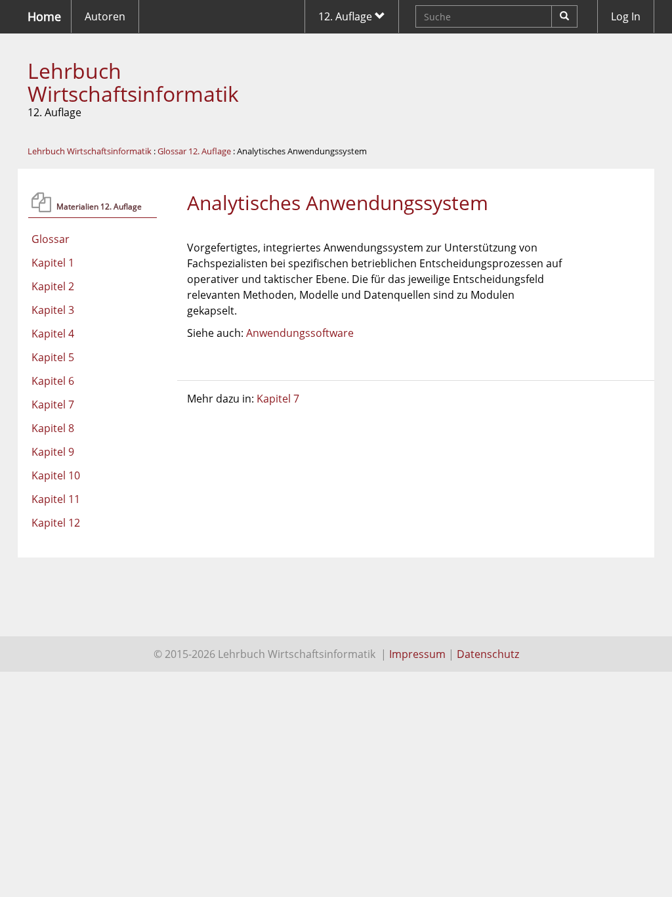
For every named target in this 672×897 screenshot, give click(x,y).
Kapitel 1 (53, 262)
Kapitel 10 (56, 475)
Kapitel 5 (53, 357)
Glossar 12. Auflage (194, 151)
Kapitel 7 (53, 404)
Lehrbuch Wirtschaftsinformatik (133, 82)
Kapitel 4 (53, 333)
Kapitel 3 (53, 310)
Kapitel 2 (53, 286)
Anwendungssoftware (300, 333)
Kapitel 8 (53, 428)
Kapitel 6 (53, 381)
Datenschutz (488, 654)
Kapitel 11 (56, 499)
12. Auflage (346, 16)
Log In (625, 16)
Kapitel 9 (53, 452)
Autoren (105, 16)
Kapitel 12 (56, 522)
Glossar (51, 239)
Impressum (417, 654)
